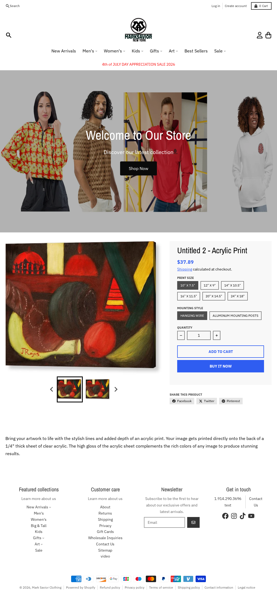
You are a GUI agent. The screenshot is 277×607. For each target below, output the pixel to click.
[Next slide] (116, 389)
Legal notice (246, 587)
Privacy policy (134, 587)
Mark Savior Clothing (46, 587)
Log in (216, 6)
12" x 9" (210, 285)
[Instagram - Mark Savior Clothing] (234, 516)
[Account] (259, 35)
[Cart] (268, 35)
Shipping (184, 269)
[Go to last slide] (52, 389)
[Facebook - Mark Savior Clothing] (225, 516)
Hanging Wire (192, 315)
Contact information (219, 587)
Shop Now (138, 168)
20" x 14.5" (214, 296)
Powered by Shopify (80, 587)
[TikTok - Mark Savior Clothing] (242, 516)
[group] (70, 389)
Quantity (184, 327)
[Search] (8, 35)
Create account (236, 6)
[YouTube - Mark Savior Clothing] (251, 516)
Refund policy (110, 587)
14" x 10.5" (232, 285)
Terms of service (161, 587)
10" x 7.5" (187, 285)
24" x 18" (238, 296)
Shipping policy (189, 587)
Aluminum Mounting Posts (235, 315)
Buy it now (221, 366)
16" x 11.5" (188, 296)
